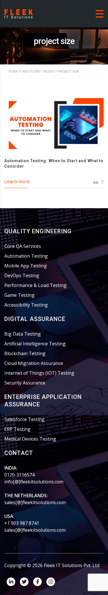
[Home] (18, 13)
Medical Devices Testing (30, 439)
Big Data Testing (22, 334)
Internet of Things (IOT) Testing (39, 373)
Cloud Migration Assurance (33, 363)
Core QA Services (22, 246)
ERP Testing (17, 429)
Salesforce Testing (24, 419)
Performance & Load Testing (35, 285)
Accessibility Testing (26, 305)
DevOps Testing (21, 275)
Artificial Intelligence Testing (35, 343)
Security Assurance (24, 383)
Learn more (17, 181)
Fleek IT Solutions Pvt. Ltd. (72, 565)
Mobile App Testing (25, 266)
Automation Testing (26, 256)
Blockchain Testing (25, 353)
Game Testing (19, 295)
